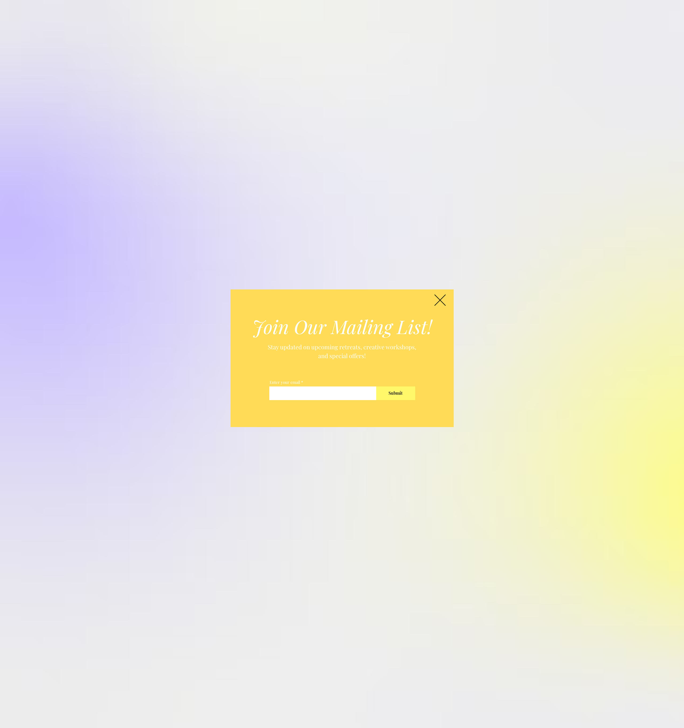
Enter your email (285, 382)
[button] (440, 300)
